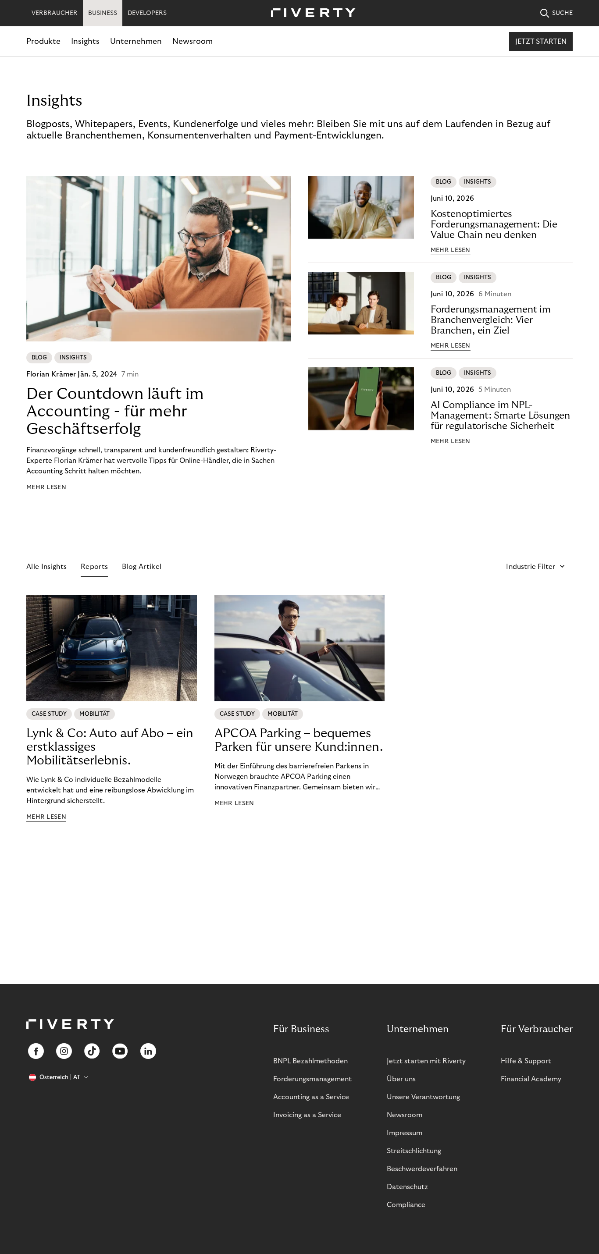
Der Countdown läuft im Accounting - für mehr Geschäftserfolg (115, 411)
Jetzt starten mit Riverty (426, 1061)
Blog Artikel (141, 566)
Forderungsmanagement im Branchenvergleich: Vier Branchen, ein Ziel (491, 320)
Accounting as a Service (311, 1097)
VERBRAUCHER (55, 13)
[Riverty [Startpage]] (310, 13)
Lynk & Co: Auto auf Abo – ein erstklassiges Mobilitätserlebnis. (109, 747)
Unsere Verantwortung (423, 1097)
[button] (536, 567)
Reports (94, 566)
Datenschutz (407, 1186)
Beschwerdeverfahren (422, 1168)
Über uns (401, 1079)
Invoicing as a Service (307, 1115)
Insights (85, 41)
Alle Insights (46, 566)
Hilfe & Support (526, 1061)
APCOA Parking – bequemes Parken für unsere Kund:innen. (298, 740)
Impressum (404, 1133)
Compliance (406, 1204)
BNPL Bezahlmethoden (310, 1061)
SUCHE (562, 13)
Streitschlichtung (414, 1151)
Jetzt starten (541, 41)
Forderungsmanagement (312, 1079)
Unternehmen (136, 41)
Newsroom (192, 41)
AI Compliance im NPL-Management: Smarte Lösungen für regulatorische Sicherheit (500, 415)
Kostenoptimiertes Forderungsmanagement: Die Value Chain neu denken (494, 224)
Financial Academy (531, 1079)
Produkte (43, 41)
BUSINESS (102, 13)
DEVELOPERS (147, 13)
